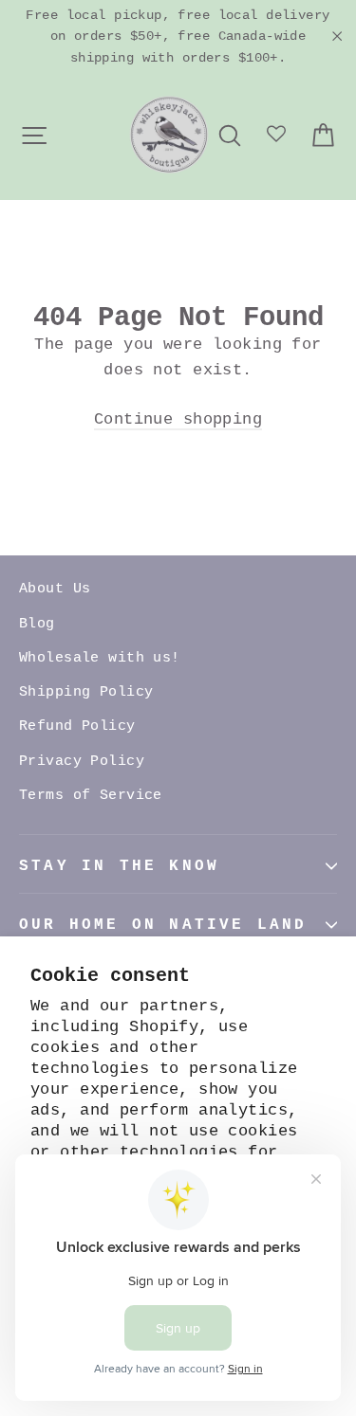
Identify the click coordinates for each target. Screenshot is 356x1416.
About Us (54, 589)
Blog (37, 624)
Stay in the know (119, 866)
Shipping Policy (86, 692)
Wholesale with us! (99, 658)
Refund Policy (77, 726)
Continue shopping (178, 419)
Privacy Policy (81, 761)
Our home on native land (163, 925)
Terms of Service (90, 796)
